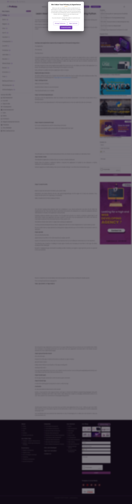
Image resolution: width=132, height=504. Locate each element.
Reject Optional (73, 23)
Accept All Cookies (66, 27)
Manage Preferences (60, 23)
